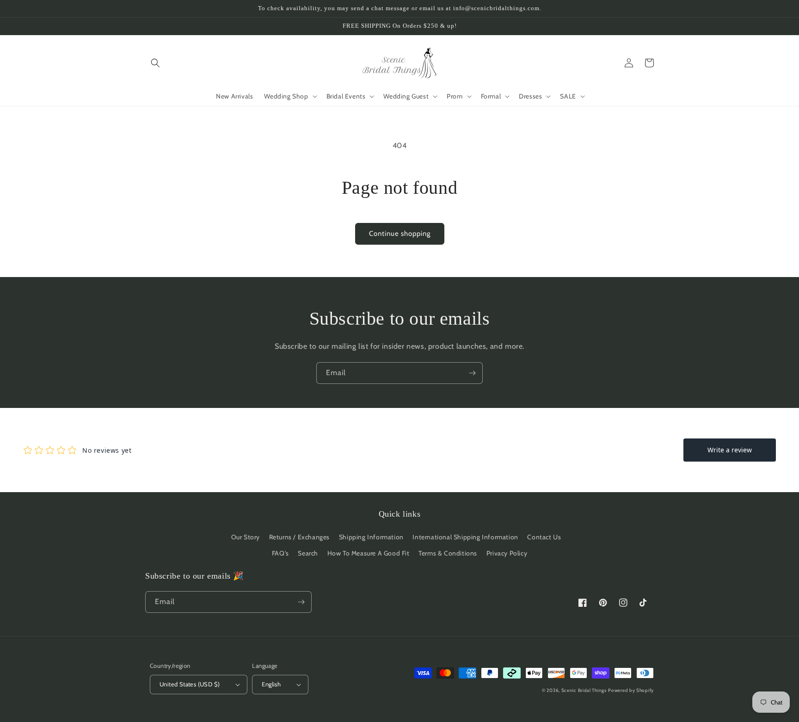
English (271, 684)
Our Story (245, 537)
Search (308, 553)
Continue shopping (399, 233)
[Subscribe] (472, 373)
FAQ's (280, 553)
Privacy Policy (506, 553)
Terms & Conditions (447, 553)
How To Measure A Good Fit (368, 553)
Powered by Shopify (631, 690)
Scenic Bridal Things (584, 690)
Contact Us (544, 537)
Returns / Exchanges (299, 537)
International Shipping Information (465, 537)
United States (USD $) (190, 684)
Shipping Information (371, 537)
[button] (155, 63)
